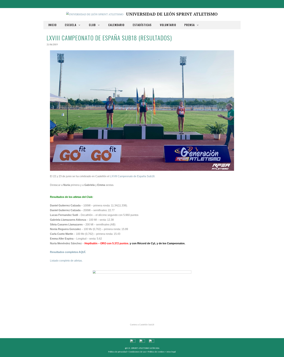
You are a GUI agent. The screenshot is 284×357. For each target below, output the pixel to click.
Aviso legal (171, 351)
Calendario (116, 25)
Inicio (52, 25)
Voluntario (168, 25)
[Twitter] (228, 3)
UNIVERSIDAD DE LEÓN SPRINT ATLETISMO (172, 14)
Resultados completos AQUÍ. (68, 252)
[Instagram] (236, 3)
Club (92, 25)
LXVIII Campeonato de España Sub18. (132, 176)
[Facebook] (220, 3)
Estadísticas (142, 25)
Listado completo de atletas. (66, 260)
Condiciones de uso (137, 351)
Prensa (189, 25)
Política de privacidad (117, 351)
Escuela (70, 25)
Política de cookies (156, 351)
